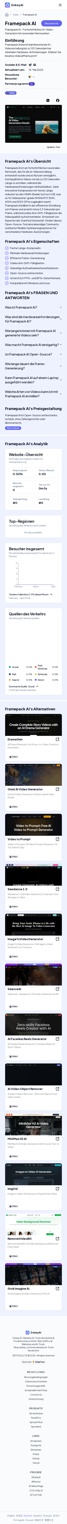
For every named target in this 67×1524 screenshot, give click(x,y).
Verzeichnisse (36, 1413)
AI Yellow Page (36, 1486)
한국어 (56, 1515)
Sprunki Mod (36, 1422)
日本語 (19, 1515)
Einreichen (36, 1449)
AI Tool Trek (36, 1494)
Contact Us (36, 1394)
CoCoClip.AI (36, 1490)
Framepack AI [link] (30, 14)
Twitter (36, 1462)
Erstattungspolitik (36, 1385)
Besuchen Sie (51, 23)
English (11, 1515)
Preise (36, 1454)
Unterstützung (36, 1399)
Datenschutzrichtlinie (36, 1381)
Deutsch (28, 1515)
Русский (30, 1520)
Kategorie (36, 1445)
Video (16, 14)
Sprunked (36, 1426)
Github (36, 1458)
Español (38, 1515)
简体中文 (39, 1520)
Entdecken (36, 1440)
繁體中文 (49, 1520)
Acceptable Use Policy (36, 1390)
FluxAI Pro (36, 1417)
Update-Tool (53, 147)
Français (47, 1515)
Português (19, 1520)
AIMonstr (36, 1481)
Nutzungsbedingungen (36, 1377)
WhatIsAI (36, 1477)
